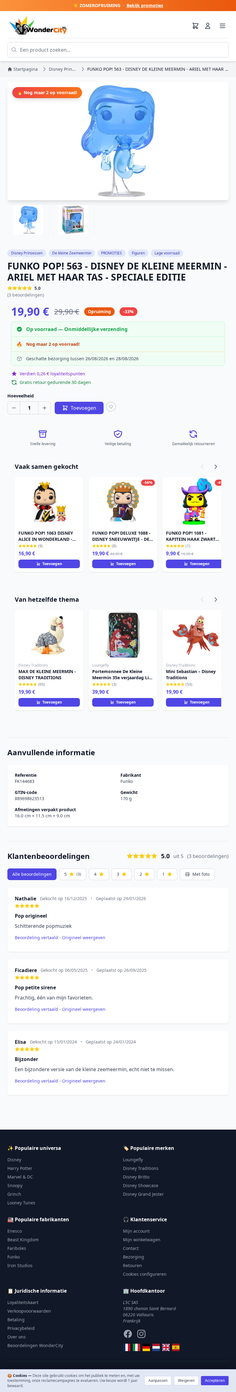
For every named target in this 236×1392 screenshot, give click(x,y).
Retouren (132, 1265)
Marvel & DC (20, 1177)
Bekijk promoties (145, 5)
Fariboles (16, 1248)
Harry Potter (19, 1168)
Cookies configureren (145, 1274)
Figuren (138, 253)
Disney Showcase (140, 1185)
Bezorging (133, 1257)
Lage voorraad (167, 253)
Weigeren (186, 1380)
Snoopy (14, 1185)
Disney (14, 1160)
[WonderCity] (146, 1347)
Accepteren (215, 1380)
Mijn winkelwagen (141, 1239)
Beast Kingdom (23, 1239)
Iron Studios (20, 1265)
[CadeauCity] (126, 1347)
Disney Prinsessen (26, 253)
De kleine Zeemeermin (71, 253)
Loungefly (133, 1160)
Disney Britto (136, 1177)
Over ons (16, 1337)
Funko (126, 781)
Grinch (14, 1194)
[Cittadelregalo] (136, 1347)
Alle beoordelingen (32, 874)
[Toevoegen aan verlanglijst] (111, 407)
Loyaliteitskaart (22, 1302)
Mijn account (136, 1231)
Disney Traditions (141, 1168)
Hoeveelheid (20, 396)
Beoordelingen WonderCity (35, 1345)
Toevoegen (52, 563)
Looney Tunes (21, 1203)
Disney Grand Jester (143, 1194)
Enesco (14, 1231)
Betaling (16, 1319)
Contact (131, 1248)
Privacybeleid (21, 1328)
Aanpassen (157, 1380)
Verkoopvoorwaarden (29, 1311)
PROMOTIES (111, 253)
